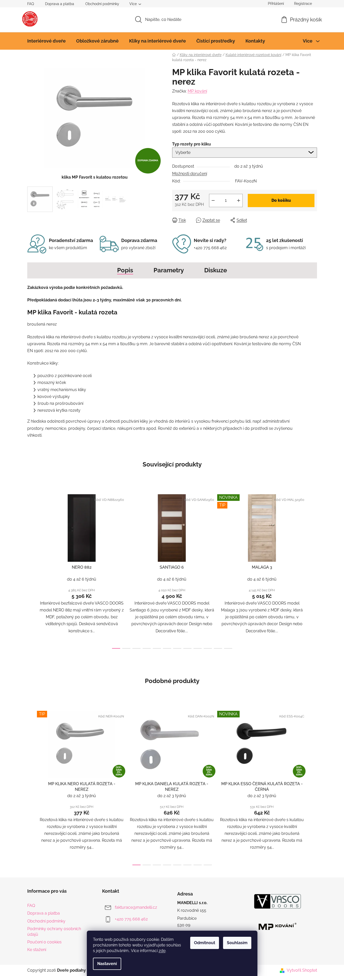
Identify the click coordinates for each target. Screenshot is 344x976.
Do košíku (281, 200)
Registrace (303, 4)
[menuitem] (46, 41)
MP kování (197, 91)
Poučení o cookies (44, 942)
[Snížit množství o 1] (213, 200)
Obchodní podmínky (102, 4)
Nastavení (107, 963)
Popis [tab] (125, 270)
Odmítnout (204, 942)
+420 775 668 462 (131, 919)
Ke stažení (36, 949)
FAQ (30, 4)
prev (31, 570)
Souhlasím (237, 942)
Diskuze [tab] (215, 270)
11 (228, 648)
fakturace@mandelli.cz (136, 907)
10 (218, 648)
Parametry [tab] (169, 270)
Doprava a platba (59, 4)
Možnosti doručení (189, 173)
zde (162, 950)
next (313, 570)
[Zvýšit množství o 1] (238, 200)
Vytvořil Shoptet (302, 970)
